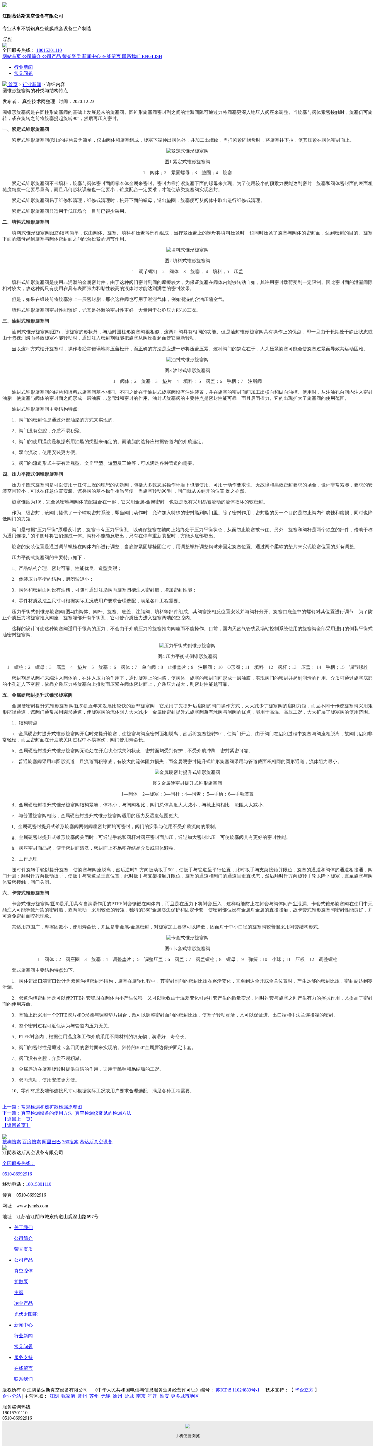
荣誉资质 (23, 1249)
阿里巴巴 (51, 1141)
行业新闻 (23, 67)
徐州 (117, 1396)
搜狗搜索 (11, 1141)
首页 (13, 84)
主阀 (18, 1292)
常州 (82, 1396)
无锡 (105, 1396)
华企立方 (304, 1389)
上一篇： (42, 1106)
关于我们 (23, 1227)
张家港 (68, 1396)
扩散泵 (21, 1281)
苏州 (94, 1396)
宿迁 (152, 1396)
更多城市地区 (185, 1396)
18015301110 (49, 50)
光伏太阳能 (26, 1314)
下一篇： (66, 1113)
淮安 (164, 1396)
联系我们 (23, 1379)
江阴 (54, 1396)
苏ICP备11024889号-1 (238, 1389)
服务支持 (23, 1357)
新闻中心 (23, 1324)
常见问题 (23, 73)
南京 (141, 1396)
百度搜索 (31, 1141)
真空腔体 (23, 1270)
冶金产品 (23, 1303)
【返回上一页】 (18, 1119)
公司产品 (23, 1259)
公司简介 (23, 1238)
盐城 (129, 1396)
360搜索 (70, 1141)
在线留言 (23, 1368)
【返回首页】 (16, 1125)
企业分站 (11, 1396)
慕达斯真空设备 (96, 1141)
